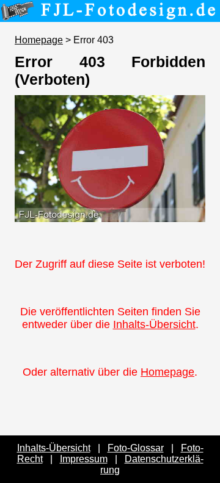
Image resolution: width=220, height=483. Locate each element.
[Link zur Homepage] (110, 13)
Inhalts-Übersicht (154, 324)
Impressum (84, 459)
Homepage (39, 40)
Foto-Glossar (136, 448)
